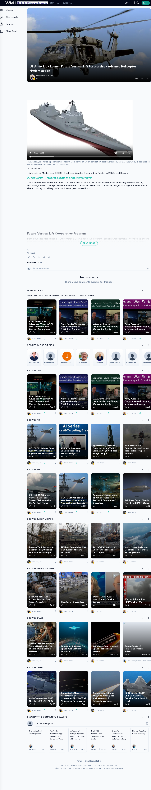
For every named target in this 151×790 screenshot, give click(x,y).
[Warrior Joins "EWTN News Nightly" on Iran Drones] (105, 590)
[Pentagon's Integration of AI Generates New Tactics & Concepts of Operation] (105, 491)
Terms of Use (104, 768)
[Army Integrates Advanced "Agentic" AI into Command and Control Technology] (41, 317)
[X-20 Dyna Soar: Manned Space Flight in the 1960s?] (105, 639)
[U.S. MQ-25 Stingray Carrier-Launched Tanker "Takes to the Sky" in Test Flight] (41, 491)
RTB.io (114, 765)
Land (33, 253)
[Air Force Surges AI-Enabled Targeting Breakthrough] (73, 441)
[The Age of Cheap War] (73, 590)
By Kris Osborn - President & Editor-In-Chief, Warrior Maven (59, 177)
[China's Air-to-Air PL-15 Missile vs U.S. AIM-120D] (41, 689)
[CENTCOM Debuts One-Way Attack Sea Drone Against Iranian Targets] (41, 441)
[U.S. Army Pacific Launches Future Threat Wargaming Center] (105, 317)
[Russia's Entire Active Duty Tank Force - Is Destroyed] (105, 540)
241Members (55, 3)
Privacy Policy (117, 768)
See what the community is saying (47, 717)
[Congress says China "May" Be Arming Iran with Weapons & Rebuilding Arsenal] (105, 689)
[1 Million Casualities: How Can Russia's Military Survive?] (73, 540)
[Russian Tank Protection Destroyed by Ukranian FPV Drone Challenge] (41, 540)
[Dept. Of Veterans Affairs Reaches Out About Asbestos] (41, 590)
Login (145, 3)
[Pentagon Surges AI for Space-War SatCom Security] (73, 639)
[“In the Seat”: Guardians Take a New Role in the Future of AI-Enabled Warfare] (41, 639)
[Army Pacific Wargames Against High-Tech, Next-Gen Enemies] (73, 317)
